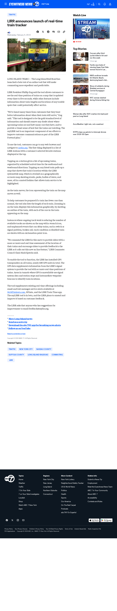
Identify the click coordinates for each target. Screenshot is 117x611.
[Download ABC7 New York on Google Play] (106, 520)
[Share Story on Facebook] (38, 32)
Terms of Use (69, 529)
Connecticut (47, 494)
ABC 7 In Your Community (98, 490)
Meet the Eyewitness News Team (100, 487)
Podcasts (64, 509)
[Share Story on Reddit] (48, 32)
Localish (22, 498)
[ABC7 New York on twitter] (12, 520)
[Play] (91, 29)
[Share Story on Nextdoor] (53, 32)
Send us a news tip (18, 321)
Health (63, 494)
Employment (92, 483)
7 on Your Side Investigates (29, 494)
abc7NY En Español (68, 512)
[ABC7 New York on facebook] (7, 520)
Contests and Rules (95, 501)
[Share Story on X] (43, 32)
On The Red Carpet (68, 505)
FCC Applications (10, 531)
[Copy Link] (64, 32)
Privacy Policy (9, 529)
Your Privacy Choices (21, 529)
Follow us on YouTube (19, 328)
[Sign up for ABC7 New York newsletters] (23, 520)
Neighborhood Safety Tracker (72, 483)
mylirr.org (23, 147)
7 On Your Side (24, 490)
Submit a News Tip (95, 479)
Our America (66, 501)
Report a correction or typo (16, 334)
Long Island (47, 487)
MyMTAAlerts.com (16, 292)
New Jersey (47, 483)
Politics (64, 490)
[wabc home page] (10, 478)
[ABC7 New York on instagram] (18, 520)
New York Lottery (67, 479)
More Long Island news (20, 318)
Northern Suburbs (50, 490)
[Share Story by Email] (59, 32)
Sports (63, 498)
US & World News (68, 487)
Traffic (21, 487)
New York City (48, 479)
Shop (21, 501)
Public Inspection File (94, 529)
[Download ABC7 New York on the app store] (94, 520)
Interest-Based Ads (80, 529)
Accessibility (92, 498)
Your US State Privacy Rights (54, 529)
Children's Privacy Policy (36, 529)
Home (21, 479)
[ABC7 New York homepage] (24, 4)
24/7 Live (45, 4)
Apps (21, 509)
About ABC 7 (93, 494)
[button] (5, 4)
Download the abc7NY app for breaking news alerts (35, 325)
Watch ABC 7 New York (28, 505)
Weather (22, 483)
